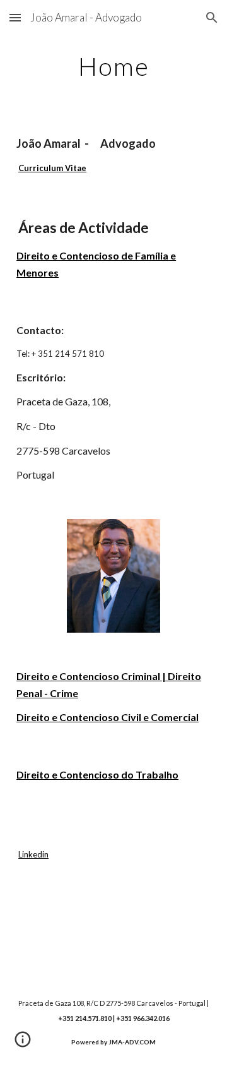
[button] (15, 17)
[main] (113, 66)
